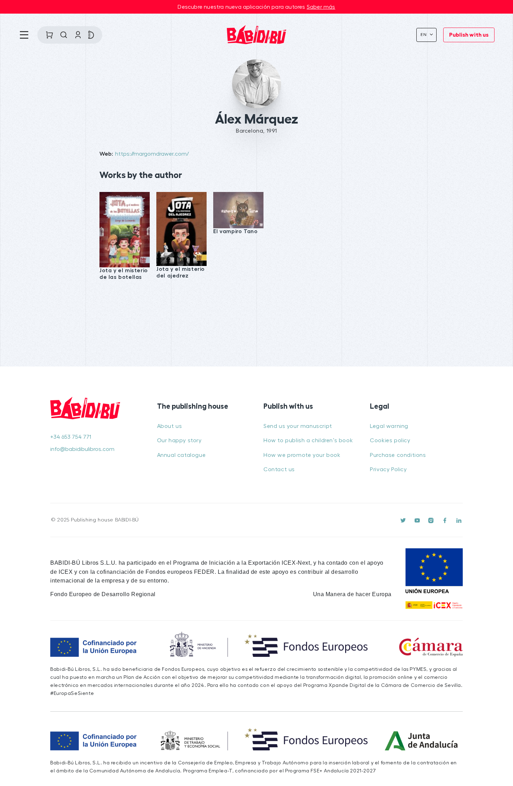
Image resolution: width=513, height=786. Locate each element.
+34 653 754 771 (70, 437)
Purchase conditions (398, 455)
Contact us (279, 469)
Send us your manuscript (297, 426)
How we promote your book (301, 455)
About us (169, 426)
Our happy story (179, 440)
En (425, 34)
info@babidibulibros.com (82, 449)
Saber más (321, 7)
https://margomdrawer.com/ (152, 154)
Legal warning (389, 426)
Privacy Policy (388, 469)
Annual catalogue (181, 455)
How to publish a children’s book (308, 440)
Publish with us (469, 35)
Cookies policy (390, 440)
